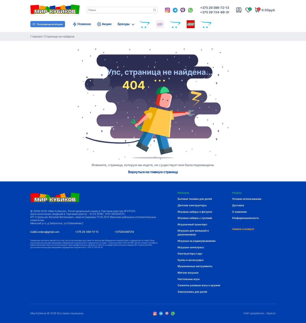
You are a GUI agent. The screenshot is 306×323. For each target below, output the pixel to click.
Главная (36, 36)
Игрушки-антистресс (191, 247)
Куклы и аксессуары (190, 260)
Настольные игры (189, 279)
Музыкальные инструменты (195, 266)
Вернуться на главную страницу (153, 172)
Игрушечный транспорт (192, 224)
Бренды (124, 24)
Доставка (238, 205)
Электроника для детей (192, 291)
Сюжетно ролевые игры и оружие (199, 285)
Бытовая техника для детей (195, 199)
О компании (239, 211)
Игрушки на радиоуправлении (196, 241)
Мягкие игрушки (188, 272)
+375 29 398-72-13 (214, 8)
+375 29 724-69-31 (214, 12)
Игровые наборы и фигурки (195, 211)
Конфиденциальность (245, 218)
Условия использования (246, 199)
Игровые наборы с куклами (195, 218)
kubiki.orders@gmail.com (44, 231)
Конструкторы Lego (190, 253)
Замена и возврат (243, 229)
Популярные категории (50, 24)
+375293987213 (124, 231)
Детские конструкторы (192, 205)
